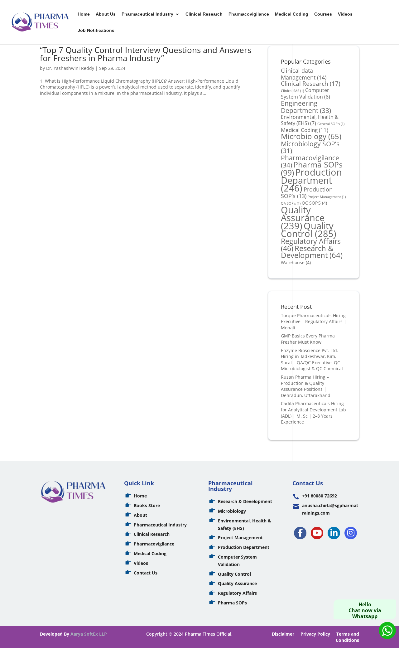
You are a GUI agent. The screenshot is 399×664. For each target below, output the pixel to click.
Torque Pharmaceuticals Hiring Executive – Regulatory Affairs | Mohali (313, 322)
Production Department (311, 180)
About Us (106, 14)
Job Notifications (96, 30)
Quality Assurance (302, 218)
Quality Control (308, 230)
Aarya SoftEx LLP (88, 634)
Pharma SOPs (232, 603)
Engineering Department (306, 107)
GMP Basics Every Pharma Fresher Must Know (308, 339)
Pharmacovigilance (248, 14)
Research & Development (312, 251)
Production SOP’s (307, 193)
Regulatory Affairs (237, 593)
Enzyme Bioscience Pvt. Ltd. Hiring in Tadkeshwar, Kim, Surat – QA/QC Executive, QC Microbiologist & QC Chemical (312, 359)
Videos (345, 14)
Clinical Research (204, 14)
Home (84, 14)
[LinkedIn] (334, 533)
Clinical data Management (303, 73)
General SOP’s (330, 124)
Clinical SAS (292, 91)
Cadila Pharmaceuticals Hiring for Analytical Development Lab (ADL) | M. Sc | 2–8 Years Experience (313, 412)
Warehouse (296, 262)
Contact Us (145, 573)
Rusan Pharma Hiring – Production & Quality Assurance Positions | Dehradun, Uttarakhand (305, 386)
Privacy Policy (315, 634)
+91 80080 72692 (319, 496)
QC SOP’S (314, 203)
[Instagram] (350, 533)
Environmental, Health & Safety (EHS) (310, 120)
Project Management (327, 197)
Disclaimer (283, 634)
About (140, 515)
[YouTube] (317, 533)
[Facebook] (300, 533)
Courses (323, 14)
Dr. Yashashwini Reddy (70, 68)
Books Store (147, 505)
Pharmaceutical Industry (147, 14)
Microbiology (311, 136)
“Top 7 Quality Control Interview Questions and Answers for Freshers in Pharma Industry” (145, 54)
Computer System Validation (305, 93)
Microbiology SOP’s (310, 147)
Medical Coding (291, 14)
